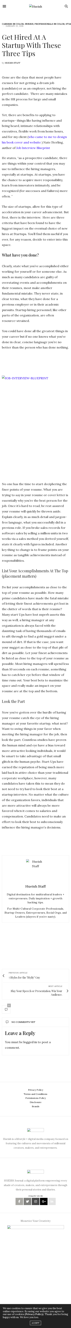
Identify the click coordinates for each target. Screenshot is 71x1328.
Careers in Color (13, 24)
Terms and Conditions (35, 1094)
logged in (30, 1042)
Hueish (29, 24)
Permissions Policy (35, 1098)
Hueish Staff (12, 63)
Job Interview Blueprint (33, 148)
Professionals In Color (49, 24)
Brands (35, 1106)
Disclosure (35, 1102)
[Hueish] (35, 6)
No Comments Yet (23, 1022)
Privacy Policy (35, 1089)
